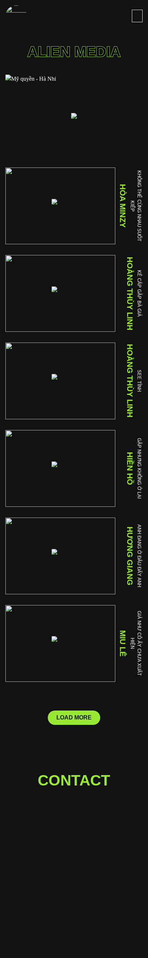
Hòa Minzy (122, 206)
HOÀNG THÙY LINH (129, 293)
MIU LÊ (122, 643)
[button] (137, 16)
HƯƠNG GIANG (129, 556)
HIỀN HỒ (129, 468)
